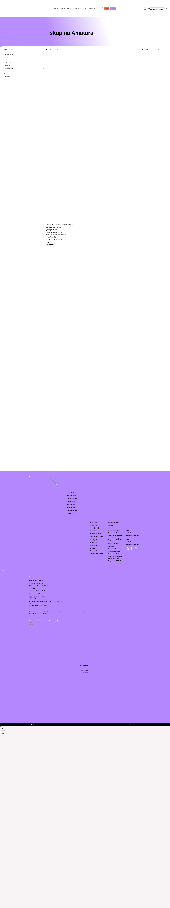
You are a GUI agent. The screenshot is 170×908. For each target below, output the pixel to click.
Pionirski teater (71, 495)
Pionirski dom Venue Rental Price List (114, 532)
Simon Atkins (53, 230)
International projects (132, 535)
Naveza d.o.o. (36, 724)
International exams (8, 54)
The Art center (71, 501)
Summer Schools (95, 533)
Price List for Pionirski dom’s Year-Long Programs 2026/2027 (115, 538)
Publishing (129, 533)
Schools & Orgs (113, 528)
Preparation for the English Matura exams (59, 224)
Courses (6, 52)
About (127, 530)
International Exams (96, 536)
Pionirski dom (71, 493)
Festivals (111, 525)
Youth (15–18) (94, 528)
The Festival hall (72, 498)
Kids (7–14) (93, 525)
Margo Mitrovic (138, 724)
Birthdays (93, 531)
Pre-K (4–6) (93, 522)
